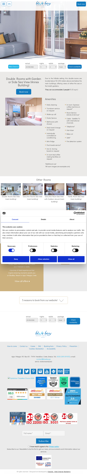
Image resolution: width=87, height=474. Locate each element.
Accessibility (51, 349)
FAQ (39, 346)
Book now (81, 4)
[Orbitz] (73, 396)
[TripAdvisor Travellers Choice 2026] (21, 378)
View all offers (21, 281)
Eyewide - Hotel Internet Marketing (59, 472)
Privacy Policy (61, 346)
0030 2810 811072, (63, 356)
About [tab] (72, 219)
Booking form (48, 346)
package (61, 63)
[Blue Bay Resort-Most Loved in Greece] (41, 382)
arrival (27, 63)
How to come (12, 346)
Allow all (71, 259)
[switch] (33, 250)
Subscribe (44, 441)
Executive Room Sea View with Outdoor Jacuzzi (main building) (54, 199)
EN (9, 3)
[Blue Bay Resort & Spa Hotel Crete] (43, 2)
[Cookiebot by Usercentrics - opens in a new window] (75, 213)
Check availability (74, 67)
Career (32, 346)
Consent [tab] (15, 219)
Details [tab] (43, 219)
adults (51, 63)
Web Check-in (14, 66)
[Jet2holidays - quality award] (37, 394)
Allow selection (43, 259)
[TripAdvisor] (53, 382)
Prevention (73, 346)
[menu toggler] (3, 4)
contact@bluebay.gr (43, 359)
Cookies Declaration (36, 349)
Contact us (23, 346)
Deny (16, 259)
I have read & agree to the (44, 446)
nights (41, 63)
